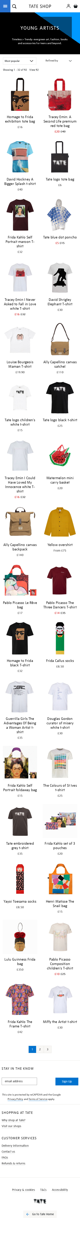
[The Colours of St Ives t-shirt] (60, 763)
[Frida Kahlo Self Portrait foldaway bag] (20, 763)
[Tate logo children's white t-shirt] (20, 398)
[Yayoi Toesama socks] (20, 879)
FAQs (5, 1157)
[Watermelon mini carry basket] (60, 456)
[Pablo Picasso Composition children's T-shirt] (60, 937)
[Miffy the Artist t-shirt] (60, 1000)
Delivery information (15, 1146)
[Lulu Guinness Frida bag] (20, 937)
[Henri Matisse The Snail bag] (60, 879)
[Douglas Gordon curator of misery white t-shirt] (60, 697)
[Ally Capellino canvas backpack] (20, 523)
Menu (6, 6)
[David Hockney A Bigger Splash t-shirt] (20, 157)
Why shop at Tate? (13, 1120)
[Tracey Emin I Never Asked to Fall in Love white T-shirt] (20, 278)
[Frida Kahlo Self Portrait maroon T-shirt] (20, 215)
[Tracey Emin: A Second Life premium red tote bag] (60, 95)
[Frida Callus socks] (60, 639)
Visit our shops (11, 1126)
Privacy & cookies (23, 1190)
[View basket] (75, 6)
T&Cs (43, 1190)
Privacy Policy (15, 1099)
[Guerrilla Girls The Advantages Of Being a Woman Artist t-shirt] (20, 697)
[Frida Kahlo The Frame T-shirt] (20, 1000)
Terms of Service (38, 1099)
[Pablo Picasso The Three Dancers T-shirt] (60, 581)
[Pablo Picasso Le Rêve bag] (20, 581)
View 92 (34, 69)
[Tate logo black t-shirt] (60, 398)
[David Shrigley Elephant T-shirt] (60, 278)
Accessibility (60, 1190)
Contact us (8, 1152)
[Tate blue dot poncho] (60, 215)
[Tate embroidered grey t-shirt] (20, 821)
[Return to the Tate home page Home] (40, 7)
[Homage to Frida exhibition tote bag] (20, 95)
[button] (14, 6)
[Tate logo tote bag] (60, 157)
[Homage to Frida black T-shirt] (20, 639)
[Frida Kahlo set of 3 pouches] (60, 821)
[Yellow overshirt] (60, 523)
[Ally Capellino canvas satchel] (60, 340)
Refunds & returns (13, 1163)
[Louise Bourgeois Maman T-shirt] (20, 340)
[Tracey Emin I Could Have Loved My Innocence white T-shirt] (20, 456)
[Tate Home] (40, 1201)
